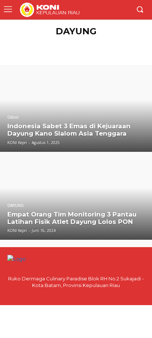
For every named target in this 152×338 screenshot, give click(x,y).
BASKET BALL (118, 49)
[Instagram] (82, 295)
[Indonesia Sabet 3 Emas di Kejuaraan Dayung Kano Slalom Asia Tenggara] (76, 108)
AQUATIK (127, 42)
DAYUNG (15, 205)
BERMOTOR (75, 57)
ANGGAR (67, 42)
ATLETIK (26, 49)
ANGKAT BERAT (97, 42)
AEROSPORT (26, 42)
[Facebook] (69, 295)
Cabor (13, 117)
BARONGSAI (87, 49)
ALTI (49, 42)
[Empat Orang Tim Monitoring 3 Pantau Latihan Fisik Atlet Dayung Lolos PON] (76, 196)
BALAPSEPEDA (55, 49)
